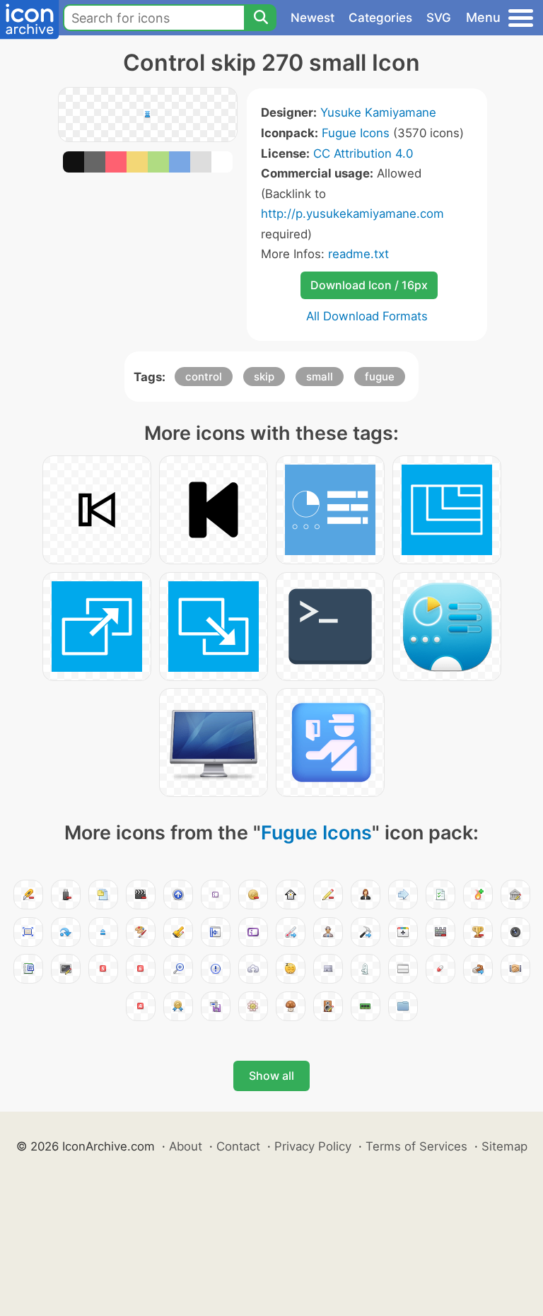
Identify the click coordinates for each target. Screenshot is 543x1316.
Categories (380, 18)
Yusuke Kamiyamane (378, 112)
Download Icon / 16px (369, 285)
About (185, 1146)
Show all (271, 1075)
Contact (238, 1146)
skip (264, 376)
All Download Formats (367, 316)
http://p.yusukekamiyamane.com (352, 213)
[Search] (260, 17)
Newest (312, 18)
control (203, 376)
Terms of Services (416, 1146)
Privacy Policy (312, 1146)
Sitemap (504, 1146)
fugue (380, 376)
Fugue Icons (356, 133)
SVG (438, 18)
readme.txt (358, 254)
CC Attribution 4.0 (363, 153)
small (319, 376)
